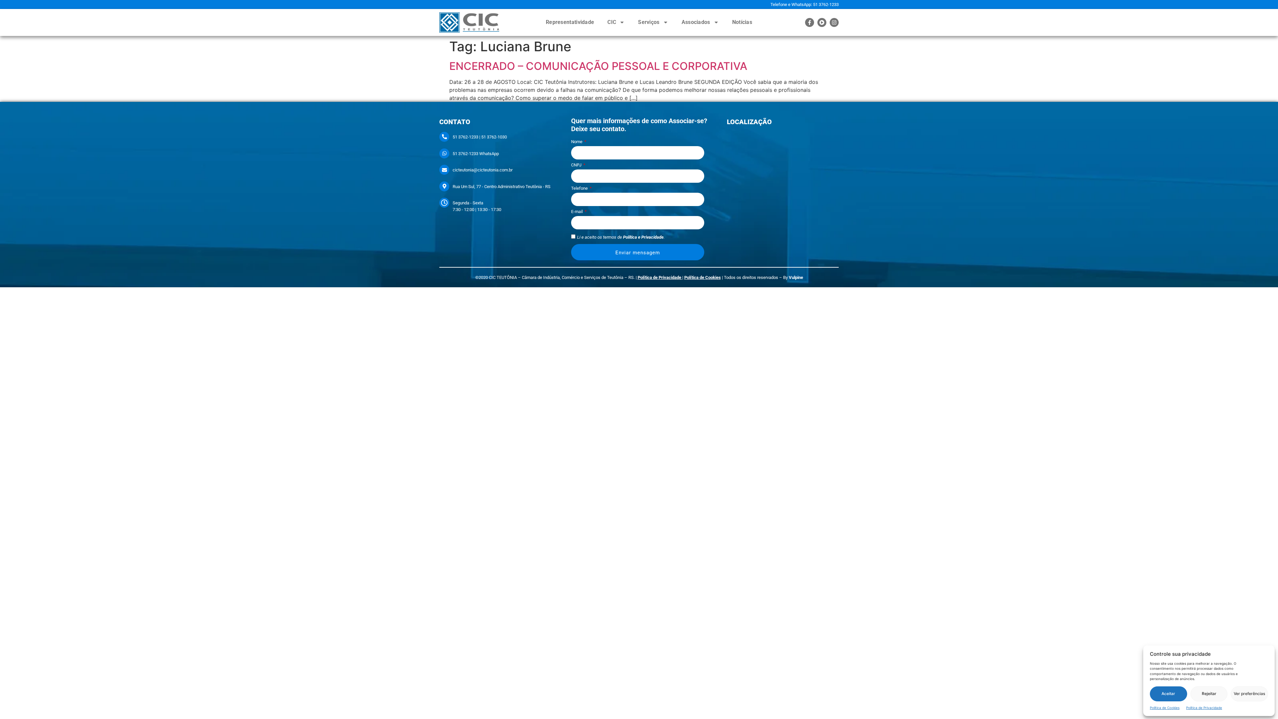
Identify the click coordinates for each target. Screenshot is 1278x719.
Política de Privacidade (1204, 707)
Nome (577, 141)
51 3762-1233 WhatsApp (476, 153)
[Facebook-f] (809, 22)
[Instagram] (834, 22)
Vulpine (796, 277)
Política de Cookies (1164, 707)
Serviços (648, 22)
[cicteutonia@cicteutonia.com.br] (444, 170)
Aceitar (1168, 693)
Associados (696, 22)
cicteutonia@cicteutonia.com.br (483, 169)
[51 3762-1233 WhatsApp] (444, 153)
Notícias (742, 22)
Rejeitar (1209, 693)
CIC (611, 22)
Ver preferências (1249, 693)
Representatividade (570, 22)
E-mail (577, 211)
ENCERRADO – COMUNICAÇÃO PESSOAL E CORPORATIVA (598, 66)
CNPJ (576, 165)
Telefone (580, 188)
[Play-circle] (821, 22)
